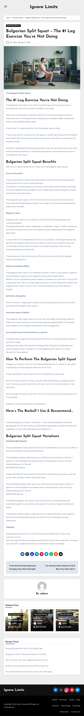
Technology (65, 706)
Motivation (64, 712)
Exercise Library (13, 26)
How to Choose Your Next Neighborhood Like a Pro (26, 660)
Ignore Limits (44, 7)
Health (55, 700)
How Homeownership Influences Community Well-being (28, 672)
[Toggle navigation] (5, 6)
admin (15, 42)
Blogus (33, 704)
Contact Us (75, 712)
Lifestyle (55, 706)
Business (63, 700)
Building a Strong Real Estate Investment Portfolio (26, 666)
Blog (78, 700)
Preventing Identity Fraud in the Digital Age (24, 648)
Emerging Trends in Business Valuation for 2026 (25, 654)
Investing (76, 706)
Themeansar (9, 707)
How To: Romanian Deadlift (38, 620)
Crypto (71, 700)
